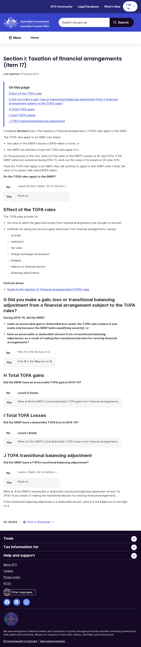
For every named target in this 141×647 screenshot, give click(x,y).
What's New (112, 6)
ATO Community (61, 6)
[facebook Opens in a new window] (6, 602)
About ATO (10, 564)
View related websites (52, 641)
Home (35, 37)
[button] (38, 522)
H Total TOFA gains (22, 109)
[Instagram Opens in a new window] (26, 602)
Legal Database (88, 6)
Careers (8, 570)
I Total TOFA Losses (22, 115)
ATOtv (7, 583)
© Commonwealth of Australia (20, 641)
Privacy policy (12, 577)
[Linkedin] (16, 602)
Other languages (21, 592)
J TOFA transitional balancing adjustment (37, 121)
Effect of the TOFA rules (25, 93)
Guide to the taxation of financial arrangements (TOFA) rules (48, 289)
